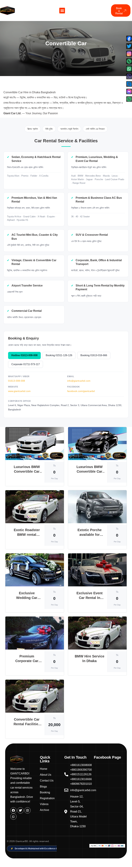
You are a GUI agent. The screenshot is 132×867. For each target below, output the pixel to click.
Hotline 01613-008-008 (24, 355)
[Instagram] (27, 810)
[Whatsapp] (13, 816)
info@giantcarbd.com (78, 380)
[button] (62, 10)
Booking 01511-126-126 (59, 355)
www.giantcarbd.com (19, 391)
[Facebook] (13, 810)
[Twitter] (20, 810)
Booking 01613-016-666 (93, 355)
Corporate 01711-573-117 (25, 364)
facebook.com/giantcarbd (81, 391)
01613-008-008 (16, 380)
